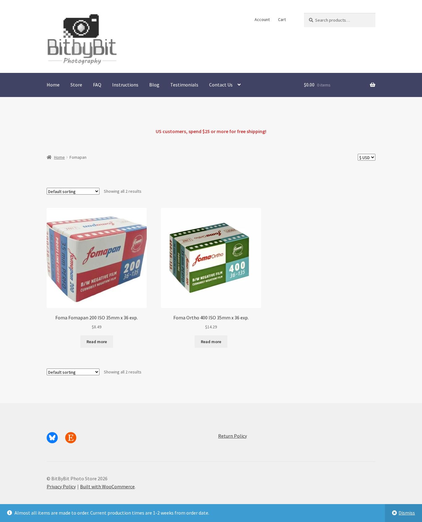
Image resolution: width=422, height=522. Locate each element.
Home (53, 85)
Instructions (125, 85)
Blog (154, 85)
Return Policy (232, 436)
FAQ (97, 85)
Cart (282, 19)
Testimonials (184, 85)
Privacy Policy (61, 486)
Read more (97, 341)
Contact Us (221, 85)
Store (76, 85)
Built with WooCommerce (107, 486)
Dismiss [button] (407, 513)
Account (262, 19)
